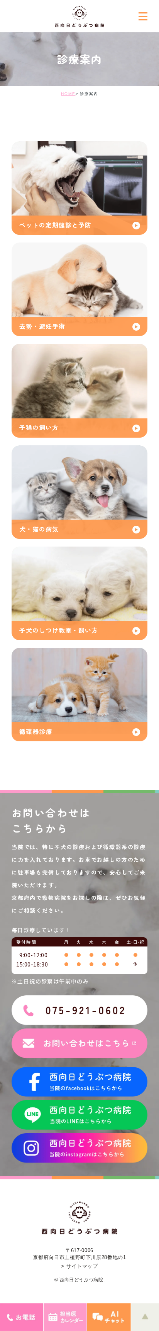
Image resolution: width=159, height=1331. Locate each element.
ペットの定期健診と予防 (55, 224)
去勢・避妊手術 (42, 326)
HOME (68, 94)
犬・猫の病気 (39, 528)
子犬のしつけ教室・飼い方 (58, 630)
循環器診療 (35, 731)
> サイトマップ (79, 1266)
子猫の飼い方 (39, 427)
